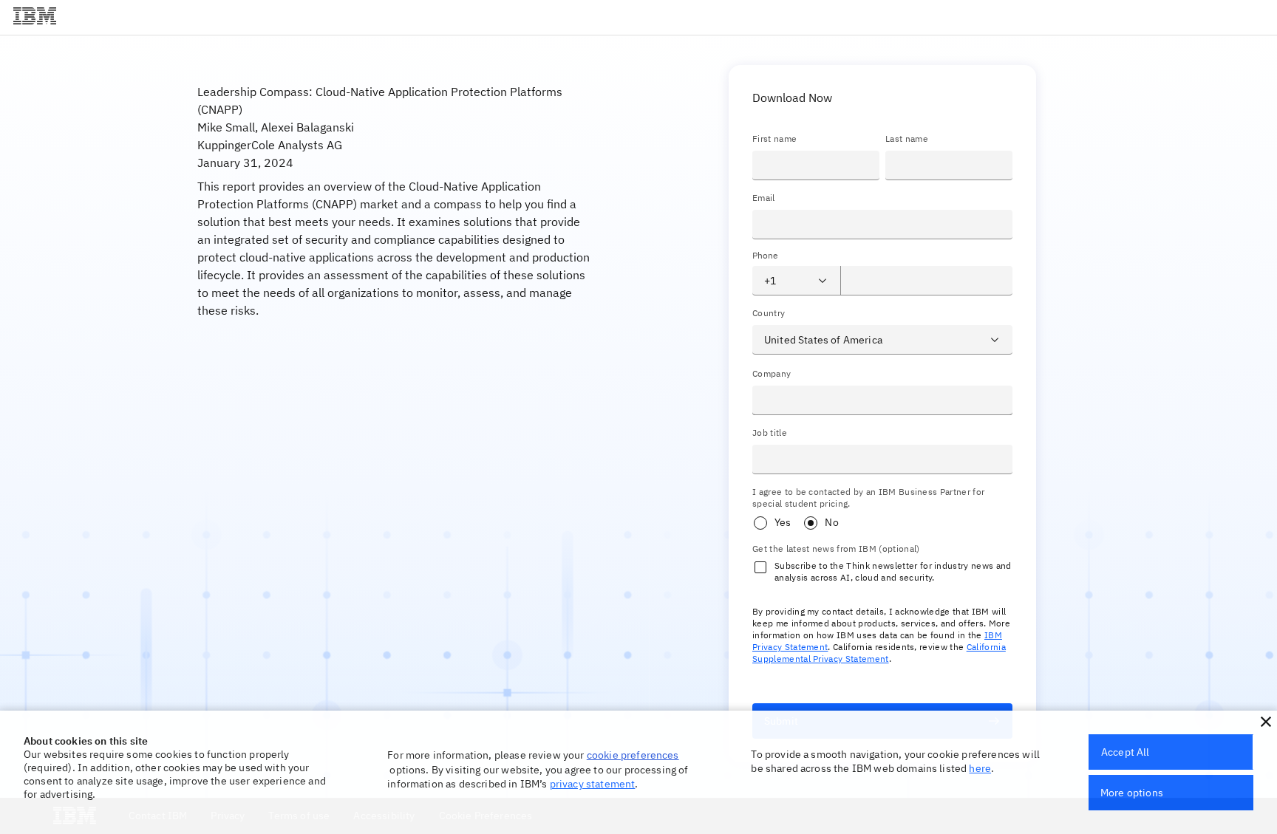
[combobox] (784, 280)
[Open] (822, 281)
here (980, 768)
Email (763, 197)
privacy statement (593, 783)
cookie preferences (633, 755)
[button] (1266, 722)
